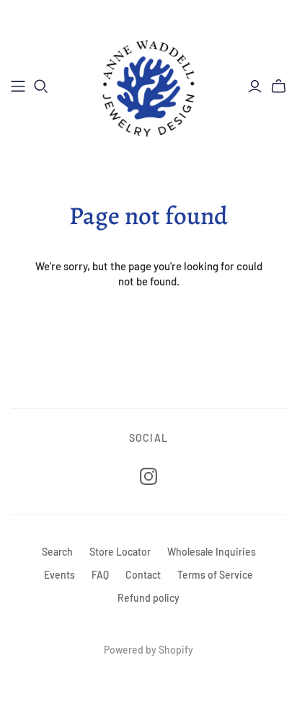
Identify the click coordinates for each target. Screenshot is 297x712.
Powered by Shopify (148, 650)
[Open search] (41, 86)
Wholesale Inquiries (211, 552)
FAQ (100, 575)
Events (59, 575)
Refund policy (148, 598)
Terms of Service (215, 575)
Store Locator (120, 552)
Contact (143, 575)
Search (57, 552)
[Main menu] (18, 86)
